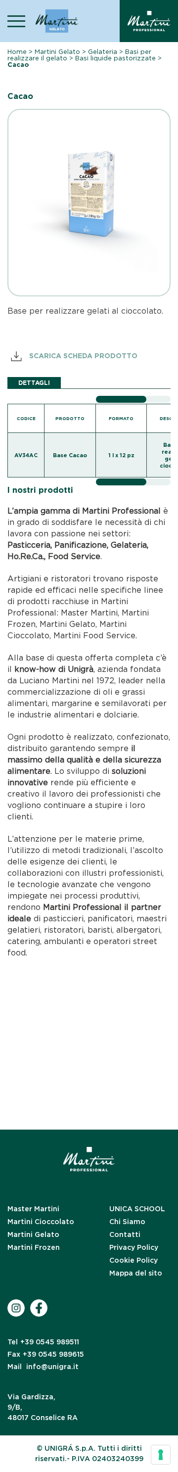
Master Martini (33, 1209)
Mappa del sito (135, 1273)
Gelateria (102, 51)
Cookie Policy (133, 1260)
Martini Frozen (33, 1247)
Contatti (124, 1234)
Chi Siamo (127, 1222)
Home (17, 51)
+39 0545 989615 (45, 1354)
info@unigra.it (43, 1367)
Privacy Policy (133, 1247)
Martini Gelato (57, 51)
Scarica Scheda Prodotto (82, 356)
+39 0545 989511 (43, 1342)
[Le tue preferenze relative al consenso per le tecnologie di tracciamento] (160, 1454)
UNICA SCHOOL (137, 1209)
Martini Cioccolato (40, 1222)
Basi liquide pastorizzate (115, 58)
